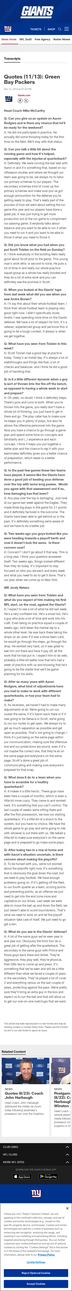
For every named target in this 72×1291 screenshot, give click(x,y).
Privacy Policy (46, 1254)
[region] (36, 1247)
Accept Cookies (36, 1283)
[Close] (67, 1208)
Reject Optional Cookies (36, 1272)
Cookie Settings (36, 1262)
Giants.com (24, 95)
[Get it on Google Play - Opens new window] (48, 1178)
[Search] (59, 29)
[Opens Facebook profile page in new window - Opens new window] (20, 100)
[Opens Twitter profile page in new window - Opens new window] (26, 100)
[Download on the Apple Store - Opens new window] (22, 1177)
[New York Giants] (36, 1194)
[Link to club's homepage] (7, 27)
